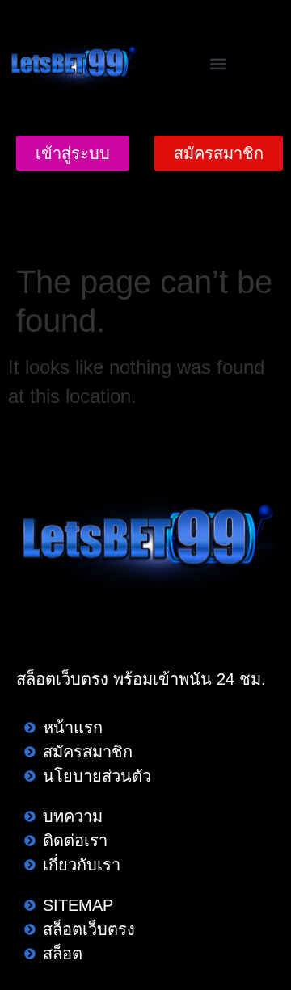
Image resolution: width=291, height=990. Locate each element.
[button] (218, 64)
